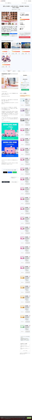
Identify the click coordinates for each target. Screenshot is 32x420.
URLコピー (14, 34)
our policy (23, 418)
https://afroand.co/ (23, 87)
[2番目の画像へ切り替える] (6, 24)
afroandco (14, 9)
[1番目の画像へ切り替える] (3, 24)
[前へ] (2, 17)
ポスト (6, 33)
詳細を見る (22, 134)
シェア (14, 33)
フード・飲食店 (18, 9)
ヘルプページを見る (25, 350)
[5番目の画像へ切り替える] (15, 24)
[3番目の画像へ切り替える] (9, 24)
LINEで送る (6, 34)
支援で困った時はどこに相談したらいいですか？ (24, 348)
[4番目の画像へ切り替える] (12, 24)
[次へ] (16, 17)
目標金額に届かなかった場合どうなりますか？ (24, 346)
